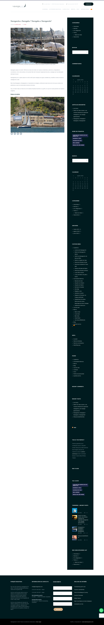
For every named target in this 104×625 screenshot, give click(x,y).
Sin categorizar (77, 30)
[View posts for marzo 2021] (73, 80)
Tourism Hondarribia (79, 589)
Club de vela (76, 307)
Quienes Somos (77, 324)
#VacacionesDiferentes (78, 416)
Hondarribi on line (78, 604)
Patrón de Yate (78, 34)
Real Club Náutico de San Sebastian (83, 601)
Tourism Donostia (78, 595)
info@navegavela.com (37, 586)
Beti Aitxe (77, 316)
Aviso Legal (38, 621)
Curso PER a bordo (79, 272)
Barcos (75, 309)
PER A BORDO (76, 142)
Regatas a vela (78, 291)
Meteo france (77, 598)
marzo (76, 229)
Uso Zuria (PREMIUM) (80, 320)
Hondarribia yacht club (79, 586)
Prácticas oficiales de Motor (81, 270)
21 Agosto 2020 (17, 24)
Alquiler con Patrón (79, 283)
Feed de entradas (77, 341)
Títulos (75, 32)
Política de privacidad (78, 373)
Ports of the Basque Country (81, 592)
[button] (101, 610)
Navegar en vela (77, 140)
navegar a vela (77, 138)
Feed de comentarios (78, 343)
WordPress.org (76, 345)
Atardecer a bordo (79, 293)
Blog (74, 322)
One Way (77, 289)
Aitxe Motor (77, 318)
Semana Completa (79, 287)
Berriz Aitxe (77, 311)
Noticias (75, 28)
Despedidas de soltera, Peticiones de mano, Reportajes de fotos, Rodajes (81, 301)
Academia (75, 247)
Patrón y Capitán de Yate (81, 260)
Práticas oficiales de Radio (81, 268)
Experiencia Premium (80, 305)
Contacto (88, 4)
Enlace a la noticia (15, 94)
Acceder (75, 339)
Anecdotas (76, 26)
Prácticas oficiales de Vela (81, 262)
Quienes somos (77, 375)
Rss (75, 427)
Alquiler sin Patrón (79, 285)
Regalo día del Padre (78, 145)
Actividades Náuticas (78, 278)
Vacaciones (76, 36)
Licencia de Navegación (80, 250)
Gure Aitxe (77, 313)
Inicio (74, 371)
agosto (76, 231)
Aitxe (25, 24)
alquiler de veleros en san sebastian (80, 136)
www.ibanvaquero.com (87, 621)
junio (76, 233)
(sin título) (75, 108)
